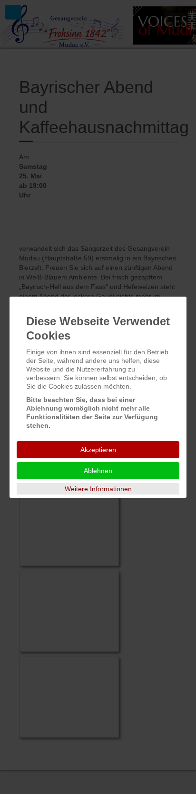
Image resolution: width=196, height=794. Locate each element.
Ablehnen (98, 470)
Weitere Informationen (98, 489)
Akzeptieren (98, 450)
